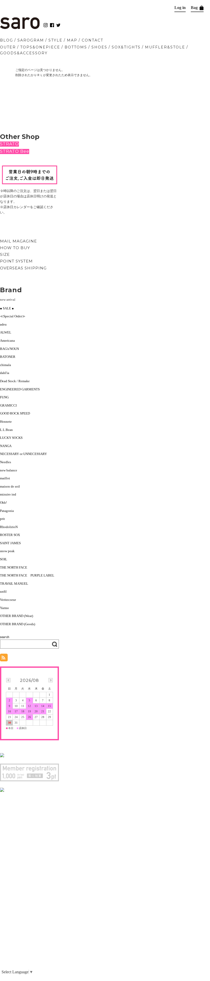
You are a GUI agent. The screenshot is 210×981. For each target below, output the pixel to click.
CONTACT (92, 40)
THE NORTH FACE (13, 567)
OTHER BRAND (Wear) (16, 616)
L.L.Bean (6, 430)
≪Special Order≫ (12, 316)
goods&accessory (24, 53)
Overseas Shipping (23, 268)
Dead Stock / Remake (15, 381)
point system (16, 261)
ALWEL (5, 332)
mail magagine (18, 241)
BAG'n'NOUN (9, 349)
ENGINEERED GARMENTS (21, 389)
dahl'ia (4, 373)
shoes (99, 47)
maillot (5, 478)
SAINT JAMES (10, 543)
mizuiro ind (8, 494)
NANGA (6, 446)
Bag (195, 7)
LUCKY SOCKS (11, 438)
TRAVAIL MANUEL (14, 583)
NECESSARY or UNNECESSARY (23, 454)
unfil (3, 591)
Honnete (6, 421)
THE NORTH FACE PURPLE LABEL (27, 575)
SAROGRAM (30, 40)
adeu (3, 324)
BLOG (6, 40)
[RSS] (4, 658)
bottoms (76, 47)
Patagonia (7, 511)
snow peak (7, 551)
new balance (8, 470)
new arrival (7, 299)
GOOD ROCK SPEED (15, 413)
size (5, 254)
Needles (5, 462)
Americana (7, 340)
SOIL (3, 559)
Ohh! (3, 502)
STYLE (55, 40)
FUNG (6, 397)
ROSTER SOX (10, 535)
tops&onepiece (40, 47)
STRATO (9, 143)
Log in (180, 7)
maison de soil (10, 486)
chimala (5, 365)
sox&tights (126, 47)
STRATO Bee (14, 151)
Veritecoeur (8, 600)
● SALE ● (7, 308)
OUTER (8, 47)
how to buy (15, 247)
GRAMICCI (8, 405)
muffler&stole (165, 47)
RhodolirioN (9, 527)
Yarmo (4, 608)
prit (2, 519)
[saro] (20, 28)
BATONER (7, 357)
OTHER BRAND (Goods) (17, 624)
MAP (72, 40)
